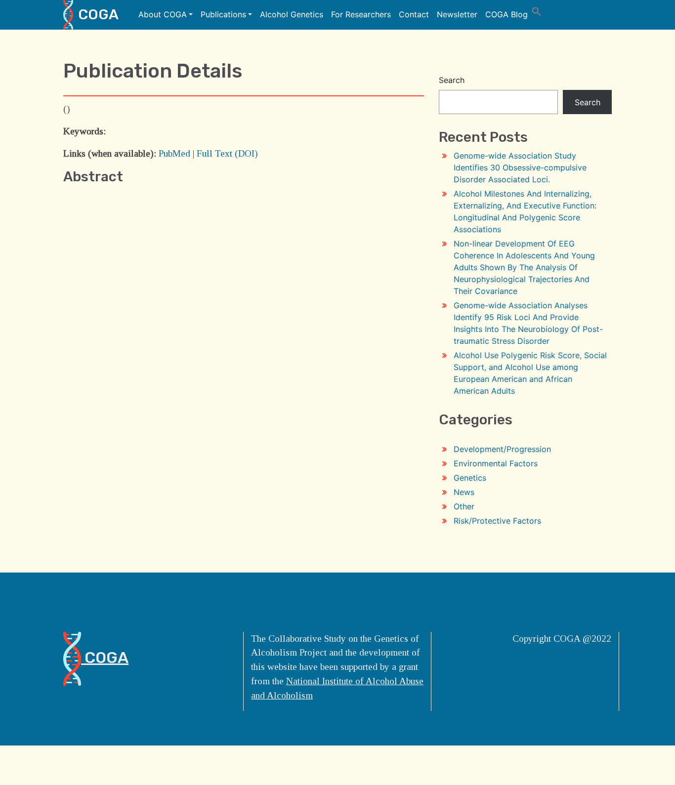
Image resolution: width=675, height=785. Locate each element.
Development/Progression (502, 449)
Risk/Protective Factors (497, 521)
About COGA (162, 14)
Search (451, 80)
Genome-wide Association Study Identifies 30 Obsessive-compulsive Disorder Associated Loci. (520, 167)
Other (464, 506)
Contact (414, 14)
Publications (223, 14)
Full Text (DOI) (227, 153)
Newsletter (457, 14)
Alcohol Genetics (291, 14)
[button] (537, 10)
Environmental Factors (496, 463)
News (464, 492)
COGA (98, 14)
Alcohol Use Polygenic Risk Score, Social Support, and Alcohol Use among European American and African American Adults (530, 373)
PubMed (174, 153)
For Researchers (361, 14)
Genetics (470, 478)
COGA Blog (506, 14)
